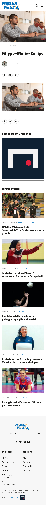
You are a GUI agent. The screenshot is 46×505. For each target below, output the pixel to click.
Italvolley (6, 466)
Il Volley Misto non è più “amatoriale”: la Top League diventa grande (23, 230)
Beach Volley (8, 462)
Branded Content (30, 466)
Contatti (26, 462)
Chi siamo (27, 458)
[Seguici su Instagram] (24, 441)
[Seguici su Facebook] (16, 441)
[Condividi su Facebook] (4, 75)
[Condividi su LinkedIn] (16, 75)
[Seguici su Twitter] (20, 441)
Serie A (5, 470)
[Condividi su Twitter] (10, 75)
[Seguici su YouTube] (29, 441)
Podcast (27, 470)
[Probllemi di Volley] (11, 6)
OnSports (15, 497)
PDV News (7, 458)
